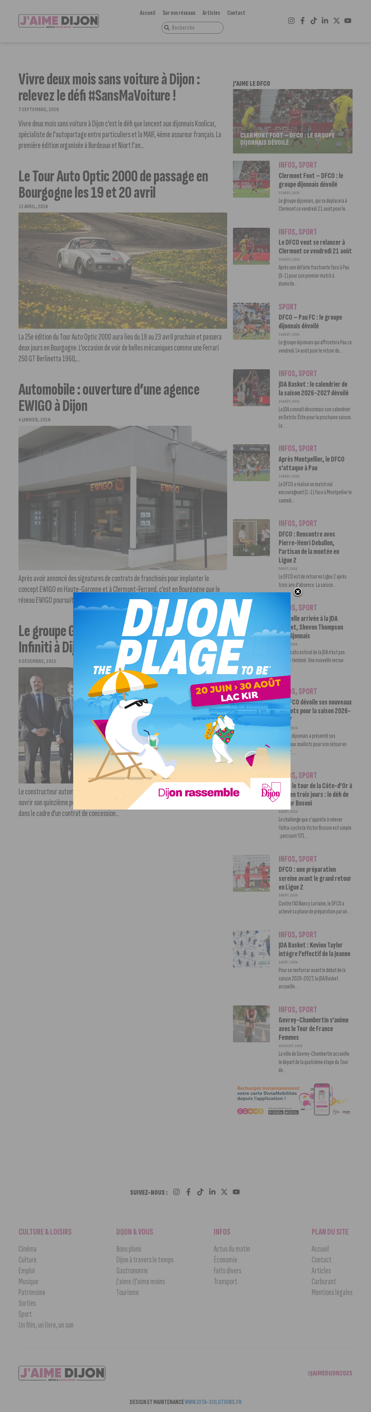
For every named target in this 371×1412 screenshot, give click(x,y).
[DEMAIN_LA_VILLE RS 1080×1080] (182, 807)
